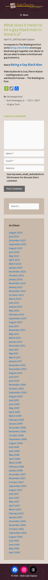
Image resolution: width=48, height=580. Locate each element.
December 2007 (17, 474)
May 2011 (14, 353)
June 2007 (14, 498)
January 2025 (16, 267)
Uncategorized (14, 96)
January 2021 (15, 306)
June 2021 (14, 303)
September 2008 (18, 439)
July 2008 (14, 447)
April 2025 (14, 260)
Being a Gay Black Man (26, 64)
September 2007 (17, 486)
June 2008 (14, 451)
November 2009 (17, 384)
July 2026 (14, 236)
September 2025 (17, 244)
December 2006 (17, 521)
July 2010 (14, 377)
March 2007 (15, 509)
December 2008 (17, 427)
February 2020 (16, 314)
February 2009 (16, 420)
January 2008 (16, 470)
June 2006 (14, 544)
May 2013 (14, 334)
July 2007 (14, 494)
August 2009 (16, 396)
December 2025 (17, 240)
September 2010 (17, 369)
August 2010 (15, 373)
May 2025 (14, 256)
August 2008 (16, 443)
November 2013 (17, 330)
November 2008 (17, 431)
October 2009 (16, 388)
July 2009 (14, 400)
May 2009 (14, 408)
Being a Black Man (19, 47)
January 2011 (15, 361)
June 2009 (14, 404)
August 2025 (15, 248)
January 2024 (16, 279)
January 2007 (16, 517)
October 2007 (16, 482)
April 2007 (14, 505)
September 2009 (18, 392)
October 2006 (16, 529)
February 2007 (16, 513)
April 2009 (14, 412)
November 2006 (17, 525)
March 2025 (15, 264)
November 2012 (17, 345)
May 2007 (14, 501)
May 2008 (14, 455)
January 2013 (15, 342)
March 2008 (15, 462)
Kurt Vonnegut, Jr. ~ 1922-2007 (23, 100)
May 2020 (14, 310)
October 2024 (16, 275)
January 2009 (16, 423)
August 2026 (16, 232)
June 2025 (14, 252)
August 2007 (15, 490)
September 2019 (17, 318)
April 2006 (14, 552)
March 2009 (15, 416)
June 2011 (14, 349)
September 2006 (18, 533)
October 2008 (16, 435)
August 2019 (15, 322)
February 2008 (16, 466)
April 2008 (14, 459)
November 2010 (17, 365)
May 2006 (14, 548)
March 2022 (15, 299)
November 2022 (17, 291)
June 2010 (14, 381)
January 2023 (16, 287)
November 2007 (17, 478)
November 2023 (17, 283)
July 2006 (14, 540)
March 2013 (15, 338)
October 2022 (16, 295)
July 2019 (14, 326)
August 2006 (16, 537)
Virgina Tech (13, 104)
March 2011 (15, 357)
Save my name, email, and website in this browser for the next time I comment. (25, 177)
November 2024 (17, 271)
